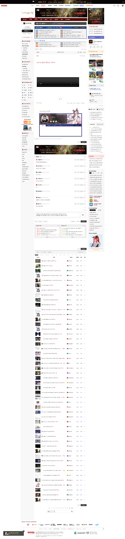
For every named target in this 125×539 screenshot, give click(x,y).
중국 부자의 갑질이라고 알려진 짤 (51, 270)
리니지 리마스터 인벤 (25, 108)
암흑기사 (31, 92)
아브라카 (70, 324)
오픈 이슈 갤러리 (25, 135)
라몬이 (70, 475)
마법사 (31, 87)
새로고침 (84, 156)
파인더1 (70, 426)
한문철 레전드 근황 (48, 304)
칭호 (61, 125)
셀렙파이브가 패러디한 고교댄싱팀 (51, 324)
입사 (69, 363)
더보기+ (59, 225)
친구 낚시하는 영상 (48, 465)
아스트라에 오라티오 (25, 179)
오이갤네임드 (71, 377)
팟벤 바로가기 (24, 152)
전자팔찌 (70, 275)
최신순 (44, 156)
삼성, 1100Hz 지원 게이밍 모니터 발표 (51, 402)
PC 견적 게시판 (24, 144)
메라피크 (70, 260)
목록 (80, 55)
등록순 (41, 156)
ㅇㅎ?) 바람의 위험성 (48, 436)
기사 (30, 85)
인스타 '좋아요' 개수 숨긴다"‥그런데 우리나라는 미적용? (55, 309)
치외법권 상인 (47, 426)
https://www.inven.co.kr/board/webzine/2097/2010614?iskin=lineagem (51, 138)
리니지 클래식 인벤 (25, 106)
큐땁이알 (70, 280)
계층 (76, 254)
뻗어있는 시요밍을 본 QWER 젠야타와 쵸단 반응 (53, 499)
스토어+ (101, 51)
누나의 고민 (46, 265)
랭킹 (54, 125)
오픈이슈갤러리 (84, 49)
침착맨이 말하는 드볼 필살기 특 (50, 450)
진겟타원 (70, 348)
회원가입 (24, 33)
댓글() (83, 55)
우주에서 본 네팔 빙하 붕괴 (49, 299)
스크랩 (71, 103)
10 (69, 508)
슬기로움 (70, 309)
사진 (72, 254)
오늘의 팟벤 (24, 140)
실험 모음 (24, 50)
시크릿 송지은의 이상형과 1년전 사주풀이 (52, 358)
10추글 (44, 252)
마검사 (25, 100)
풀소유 (70, 407)
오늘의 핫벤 (24, 137)
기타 (84, 254)
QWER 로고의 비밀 (48, 319)
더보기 (56, 121)
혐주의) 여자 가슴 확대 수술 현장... (51, 275)
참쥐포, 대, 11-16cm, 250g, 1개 (94, 167)
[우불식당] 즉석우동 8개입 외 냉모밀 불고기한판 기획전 (96, 164)
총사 (30, 90)
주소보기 (36, 49)
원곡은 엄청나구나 (48, 387)
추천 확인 (83, 103)
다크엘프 (25, 90)
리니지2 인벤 (24, 110)
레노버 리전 (24, 171)
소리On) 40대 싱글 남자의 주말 (50, 407)
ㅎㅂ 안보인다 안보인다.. (49, 421)
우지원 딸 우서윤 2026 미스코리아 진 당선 (52, 382)
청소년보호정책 (63, 528)
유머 (52, 254)
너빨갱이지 (71, 446)
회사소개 (40, 528)
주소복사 (36, 138)
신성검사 (25, 95)
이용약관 (50, 528)
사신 (24, 97)
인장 (42, 125)
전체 (36, 254)
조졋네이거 (71, 489)
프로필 (49, 125)
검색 (31, 37)
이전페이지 (73, 221)
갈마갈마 (70, 338)
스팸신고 (78, 103)
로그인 (114, 5)
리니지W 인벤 (24, 114)
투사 (24, 92)
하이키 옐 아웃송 (47, 431)
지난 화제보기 (75, 27)
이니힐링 (53, 121)
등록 (83, 214)
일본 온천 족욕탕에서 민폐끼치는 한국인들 (52, 392)
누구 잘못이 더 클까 (48, 260)
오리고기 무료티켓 (48, 343)
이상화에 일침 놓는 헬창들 (49, 494)
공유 (68, 103)
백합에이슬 (71, 270)
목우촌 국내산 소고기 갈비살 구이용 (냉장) (96, 158)
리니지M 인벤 (28, 23)
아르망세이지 (71, 382)
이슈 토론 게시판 (25, 72)
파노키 (70, 299)
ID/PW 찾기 (30, 33)
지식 (68, 254)
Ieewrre (70, 455)
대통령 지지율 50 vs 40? (49, 338)
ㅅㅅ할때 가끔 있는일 (48, 446)
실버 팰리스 (24, 173)
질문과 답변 (25, 68)
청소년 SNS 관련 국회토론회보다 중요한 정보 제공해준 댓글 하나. (57, 348)
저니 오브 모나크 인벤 (26, 116)
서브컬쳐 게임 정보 (25, 166)
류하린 (37, 52)
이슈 (41, 254)
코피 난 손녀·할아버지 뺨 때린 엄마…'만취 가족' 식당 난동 (55, 363)
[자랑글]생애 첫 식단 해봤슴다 (50, 475)
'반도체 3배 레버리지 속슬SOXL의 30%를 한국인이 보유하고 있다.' (57, 485)
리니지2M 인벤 (24, 112)
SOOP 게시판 (24, 58)
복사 (41, 49)
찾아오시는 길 (78, 528)
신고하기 (74, 103)
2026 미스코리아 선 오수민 (49, 441)
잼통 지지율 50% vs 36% (49, 377)
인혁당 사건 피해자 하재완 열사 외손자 (52, 368)
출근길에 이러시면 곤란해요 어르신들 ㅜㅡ (52, 397)
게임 (64, 254)
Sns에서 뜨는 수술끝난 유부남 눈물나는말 (52, 480)
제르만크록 (71, 285)
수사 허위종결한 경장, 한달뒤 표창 (51, 411)
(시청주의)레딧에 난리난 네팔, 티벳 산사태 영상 (53, 470)
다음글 (40, 221)
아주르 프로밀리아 (25, 177)
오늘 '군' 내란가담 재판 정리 (49, 489)
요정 (24, 87)
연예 (47, 254)
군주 (24, 85)
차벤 (23, 156)
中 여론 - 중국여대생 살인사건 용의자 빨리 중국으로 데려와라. (56, 314)
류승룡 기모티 (47, 285)
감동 (80, 254)
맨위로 (78, 221)
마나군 (70, 421)
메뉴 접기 (77, 125)
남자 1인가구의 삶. (48, 329)
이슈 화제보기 (82, 27)
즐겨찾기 (50, 252)
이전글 (45, 221)
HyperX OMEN (25, 168)
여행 (23, 160)
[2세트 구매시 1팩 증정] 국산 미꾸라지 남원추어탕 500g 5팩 (96, 160)
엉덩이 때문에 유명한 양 (49, 353)
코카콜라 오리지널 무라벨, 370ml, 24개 (96, 162)
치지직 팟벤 (24, 56)
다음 (72, 508)
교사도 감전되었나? (48, 416)
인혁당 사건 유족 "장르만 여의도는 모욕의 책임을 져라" (55, 455)
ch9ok (70, 358)
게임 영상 (23, 164)
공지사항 (84, 528)
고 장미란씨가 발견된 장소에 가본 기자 (52, 460)
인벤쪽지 (51, 121)
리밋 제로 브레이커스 (25, 175)
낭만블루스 (71, 494)
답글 (85, 163)
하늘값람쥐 (71, 343)
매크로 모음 (25, 47)
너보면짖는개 (71, 368)
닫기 (24, 531)
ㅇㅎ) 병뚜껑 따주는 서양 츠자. (50, 290)
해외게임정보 (24, 162)
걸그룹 (23, 158)
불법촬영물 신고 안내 (71, 528)
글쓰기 (83, 248)
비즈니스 (45, 528)
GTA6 (23, 181)
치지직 (23, 154)
